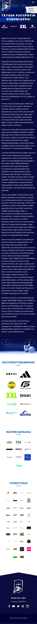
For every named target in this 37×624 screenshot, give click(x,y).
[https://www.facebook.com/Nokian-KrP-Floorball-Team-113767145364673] (9, 606)
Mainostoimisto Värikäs (21, 618)
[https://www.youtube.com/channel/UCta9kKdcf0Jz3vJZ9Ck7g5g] (13, 606)
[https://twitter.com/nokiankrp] (18, 606)
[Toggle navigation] (33, 2)
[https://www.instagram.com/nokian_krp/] (23, 606)
